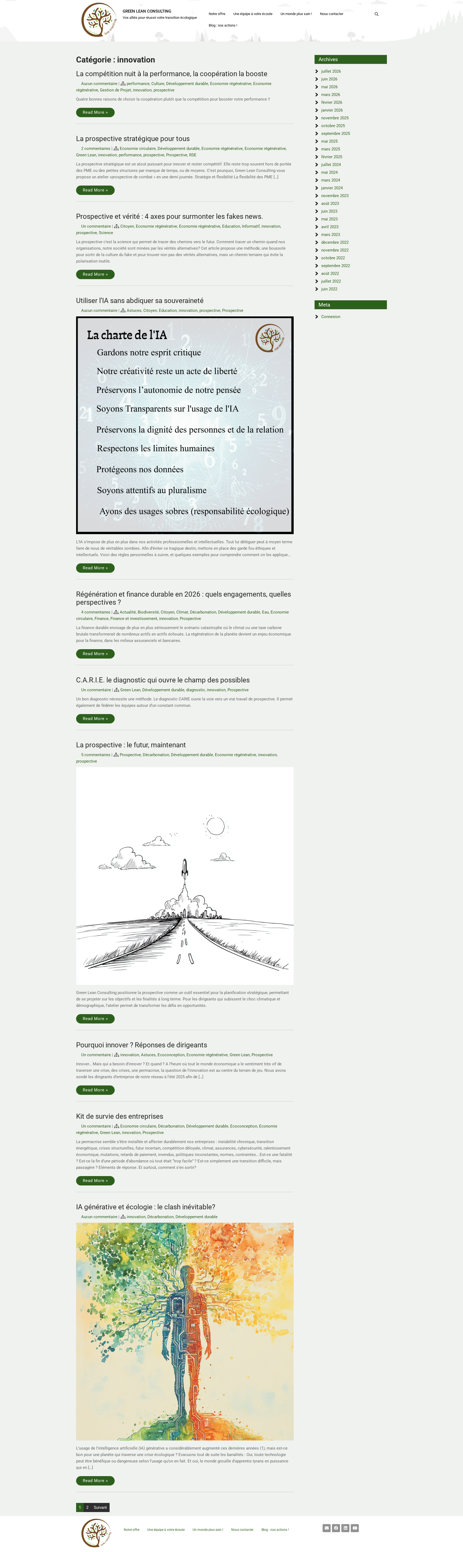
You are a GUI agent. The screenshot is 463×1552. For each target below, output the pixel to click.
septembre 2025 (335, 133)
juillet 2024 (331, 164)
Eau (265, 612)
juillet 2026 (331, 71)
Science (106, 232)
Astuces (134, 310)
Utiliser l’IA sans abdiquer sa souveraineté (140, 301)
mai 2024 (329, 172)
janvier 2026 (332, 110)
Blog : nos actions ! (223, 25)
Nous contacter (331, 14)
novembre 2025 (335, 118)
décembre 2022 (335, 242)
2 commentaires (95, 148)
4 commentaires (95, 612)
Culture (157, 83)
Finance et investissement (133, 618)
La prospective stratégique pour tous (133, 139)
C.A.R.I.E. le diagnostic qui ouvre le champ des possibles (163, 680)
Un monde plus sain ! (296, 14)
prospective (164, 90)
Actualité (128, 612)
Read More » (95, 112)
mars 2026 (330, 94)
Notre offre (217, 14)
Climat (182, 612)
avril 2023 (329, 226)
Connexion (330, 316)
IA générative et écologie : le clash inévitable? (145, 1207)
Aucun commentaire (99, 83)
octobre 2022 (333, 258)
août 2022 (330, 273)
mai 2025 (329, 141)
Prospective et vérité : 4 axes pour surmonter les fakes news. (169, 216)
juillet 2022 (331, 281)
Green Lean (86, 155)
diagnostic (195, 690)
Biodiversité (148, 612)
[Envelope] (327, 1528)
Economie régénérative (230, 83)
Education (231, 226)
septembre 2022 (335, 265)
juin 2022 (329, 289)
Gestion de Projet (115, 90)
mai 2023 (329, 219)
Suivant (100, 1507)
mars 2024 (330, 180)
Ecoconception (171, 1054)
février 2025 (331, 156)
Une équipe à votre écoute (252, 14)
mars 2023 (330, 234)
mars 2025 (330, 149)
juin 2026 (329, 79)
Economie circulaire (138, 148)
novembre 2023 (335, 195)
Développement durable (187, 83)
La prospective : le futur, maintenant (131, 745)
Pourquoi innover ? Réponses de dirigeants (141, 1045)
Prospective (176, 155)
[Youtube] (355, 1528)
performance (138, 83)
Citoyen (127, 226)
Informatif (251, 226)
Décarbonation (203, 612)
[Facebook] (336, 1528)
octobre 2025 (333, 125)
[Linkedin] (345, 1528)
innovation (142, 90)
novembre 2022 (335, 250)
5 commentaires (95, 754)
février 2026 (331, 102)
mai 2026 (329, 86)
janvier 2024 (332, 188)
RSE (192, 155)
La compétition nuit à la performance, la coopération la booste (171, 74)
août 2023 (330, 203)
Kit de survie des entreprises (119, 1116)
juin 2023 (329, 211)
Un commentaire (96, 226)
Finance (102, 618)
